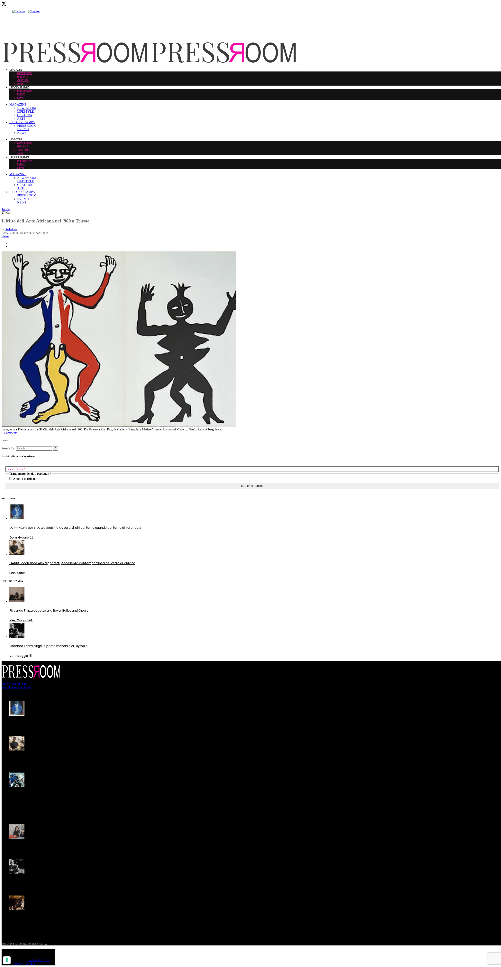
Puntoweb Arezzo (39, 960)
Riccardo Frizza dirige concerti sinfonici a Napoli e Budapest (54, 918)
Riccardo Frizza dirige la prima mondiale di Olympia (48, 882)
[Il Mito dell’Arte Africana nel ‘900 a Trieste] (119, 425)
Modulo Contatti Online (16, 687)
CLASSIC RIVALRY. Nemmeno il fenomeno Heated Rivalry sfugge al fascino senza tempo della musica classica (70, 797)
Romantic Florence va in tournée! (35, 847)
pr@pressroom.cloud (14, 683)
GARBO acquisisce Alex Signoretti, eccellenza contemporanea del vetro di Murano (72, 759)
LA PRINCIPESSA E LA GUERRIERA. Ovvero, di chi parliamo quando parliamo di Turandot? (75, 724)
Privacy (18, 963)
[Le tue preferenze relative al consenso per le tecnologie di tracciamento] (7, 960)
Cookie (30, 963)
